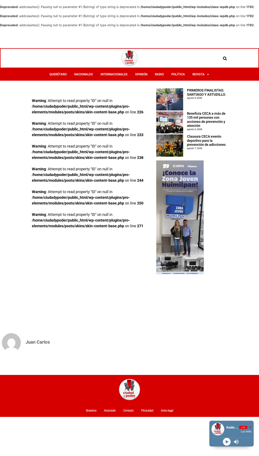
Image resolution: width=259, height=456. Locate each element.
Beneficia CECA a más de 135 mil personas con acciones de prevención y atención (206, 119)
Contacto (128, 410)
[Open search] (225, 58)
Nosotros (91, 410)
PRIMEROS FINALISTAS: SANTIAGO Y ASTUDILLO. (206, 92)
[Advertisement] (129, 37)
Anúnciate (109, 410)
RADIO (159, 74)
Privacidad (147, 410)
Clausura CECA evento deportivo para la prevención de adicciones (206, 140)
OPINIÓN (141, 74)
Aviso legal (167, 410)
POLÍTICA (178, 74)
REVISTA (198, 74)
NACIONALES (83, 74)
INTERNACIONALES (114, 74)
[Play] (227, 442)
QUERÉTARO (58, 74)
